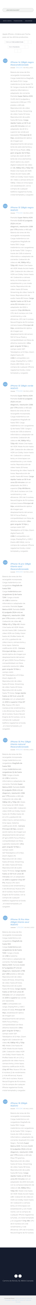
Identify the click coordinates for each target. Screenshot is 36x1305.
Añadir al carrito (5, 64)
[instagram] (20, 1276)
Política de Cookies (20, 1298)
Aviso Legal (14, 1300)
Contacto (21, 1300)
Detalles (4, 70)
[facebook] (16, 1276)
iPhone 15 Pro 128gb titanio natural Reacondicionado (20, 744)
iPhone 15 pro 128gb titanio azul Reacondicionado (20, 566)
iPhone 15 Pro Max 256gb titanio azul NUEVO (19, 922)
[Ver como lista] (19, 51)
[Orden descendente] (30, 42)
